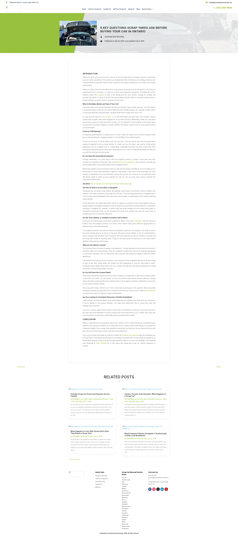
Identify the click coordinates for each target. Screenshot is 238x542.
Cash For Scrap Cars (101, 478)
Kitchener (125, 517)
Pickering (125, 484)
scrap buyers (138, 221)
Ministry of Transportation (126, 162)
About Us (131, 9)
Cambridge (125, 515)
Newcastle (125, 524)
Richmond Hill (126, 493)
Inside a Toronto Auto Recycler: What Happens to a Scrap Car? (145, 395)
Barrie (124, 499)
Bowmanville (126, 526)
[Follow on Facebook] (150, 489)
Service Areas (146, 9)
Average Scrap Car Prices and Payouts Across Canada (90, 395)
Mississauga (126, 506)
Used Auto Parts (100, 481)
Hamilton (124, 513)
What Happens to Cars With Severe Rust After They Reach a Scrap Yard (90, 432)
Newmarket (125, 495)
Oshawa (124, 486)
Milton (124, 522)
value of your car (108, 117)
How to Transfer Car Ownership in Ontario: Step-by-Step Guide (111, 184)
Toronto (124, 477)
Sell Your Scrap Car (119, 9)
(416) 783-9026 (152, 475)
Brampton (125, 504)
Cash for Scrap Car (94, 9)
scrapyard (100, 95)
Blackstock (125, 528)
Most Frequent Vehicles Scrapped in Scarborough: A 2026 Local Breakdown (145, 434)
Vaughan (124, 502)
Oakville (124, 511)
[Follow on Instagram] (154, 489)
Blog (138, 9)
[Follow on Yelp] (166, 489)
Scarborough (126, 480)
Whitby (124, 488)
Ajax (123, 482)
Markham (125, 497)
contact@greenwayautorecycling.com (220, 2)
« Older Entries (75, 459)
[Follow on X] (158, 489)
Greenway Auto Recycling (114, 37)
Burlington (125, 508)
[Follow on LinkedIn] (162, 489)
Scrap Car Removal (101, 475)
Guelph (124, 519)
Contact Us (107, 9)
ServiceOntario (150, 291)
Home (84, 9)
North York (125, 491)
